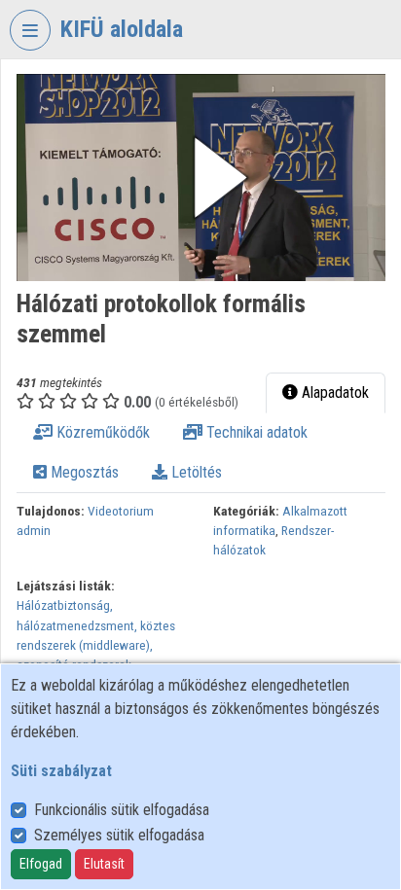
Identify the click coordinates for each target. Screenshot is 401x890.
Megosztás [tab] (83, 472)
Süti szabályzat (61, 771)
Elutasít (104, 864)
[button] (201, 177)
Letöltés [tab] (194, 472)
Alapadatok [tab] (333, 392)
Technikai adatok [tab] (255, 432)
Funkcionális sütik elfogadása (121, 810)
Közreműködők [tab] (101, 432)
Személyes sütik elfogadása (119, 835)
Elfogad (40, 864)
